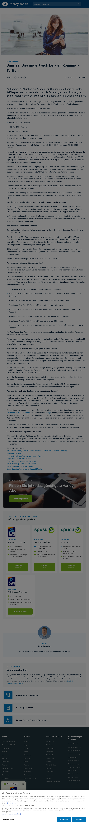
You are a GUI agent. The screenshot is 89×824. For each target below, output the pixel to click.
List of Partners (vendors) (11, 814)
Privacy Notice (11, 803)
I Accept (79, 819)
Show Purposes (8, 819)
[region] (44, 807)
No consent (64, 819)
